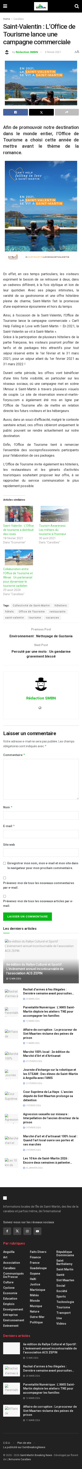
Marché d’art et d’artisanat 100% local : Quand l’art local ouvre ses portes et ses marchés (50, 1140)
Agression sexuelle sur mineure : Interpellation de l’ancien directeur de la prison (51, 1118)
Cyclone (9, 1287)
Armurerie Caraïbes (19, 1459)
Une (59, 1318)
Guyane (35, 1273)
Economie (10, 1293)
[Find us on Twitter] (17, 1231)
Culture (8, 1282)
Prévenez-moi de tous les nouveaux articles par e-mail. (38, 903)
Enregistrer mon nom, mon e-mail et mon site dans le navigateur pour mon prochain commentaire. (42, 865)
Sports (61, 1296)
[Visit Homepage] (41, 6)
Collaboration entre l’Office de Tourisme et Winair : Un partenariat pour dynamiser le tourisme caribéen (18, 577)
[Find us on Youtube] (37, 1231)
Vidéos (61, 1323)
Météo (34, 1295)
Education (10, 1298)
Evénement (11, 1325)
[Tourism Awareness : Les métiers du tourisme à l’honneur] (54, 514)
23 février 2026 (33, 1061)
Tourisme (63, 1307)
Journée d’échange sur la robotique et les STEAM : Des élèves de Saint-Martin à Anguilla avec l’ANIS (50, 1074)
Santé (60, 1274)
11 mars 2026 (32, 1043)
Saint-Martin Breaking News (36, 1455)
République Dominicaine (65, 1253)
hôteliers (61, 605)
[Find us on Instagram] (27, 1231)
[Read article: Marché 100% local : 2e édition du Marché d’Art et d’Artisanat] (11, 1056)
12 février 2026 (33, 1083)
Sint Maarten (65, 1280)
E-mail (9, 826)
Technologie (65, 1302)
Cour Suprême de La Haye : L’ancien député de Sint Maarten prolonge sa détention (48, 1096)
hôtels (9, 611)
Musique (36, 1306)
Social (60, 1285)
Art (5, 1257)
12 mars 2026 (32, 1021)
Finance (35, 1257)
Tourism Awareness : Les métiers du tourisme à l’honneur (53, 530)
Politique (36, 1322)
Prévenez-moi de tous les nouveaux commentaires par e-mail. (38, 885)
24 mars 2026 (32, 999)
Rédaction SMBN (27, 52)
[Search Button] (77, 6)
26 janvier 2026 (34, 1168)
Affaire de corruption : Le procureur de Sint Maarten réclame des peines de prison (50, 1033)
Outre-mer (37, 1317)
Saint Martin (64, 1269)
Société (61, 1291)
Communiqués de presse (13, 1275)
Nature (34, 1311)
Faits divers (38, 1252)
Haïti (33, 1279)
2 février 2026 (33, 1150)
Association (11, 1262)
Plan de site (24, 1442)
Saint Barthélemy (64, 1262)
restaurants (58, 611)
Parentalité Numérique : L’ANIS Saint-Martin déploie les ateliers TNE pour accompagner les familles (49, 1011)
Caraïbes (18, 19)
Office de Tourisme (32, 611)
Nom (8, 807)
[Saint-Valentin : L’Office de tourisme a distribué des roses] (19, 514)
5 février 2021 (53, 52)
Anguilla (9, 1252)
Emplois (9, 1304)
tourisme (35, 617)
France (35, 1262)
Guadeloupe (38, 1268)
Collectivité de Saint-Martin (31, 605)
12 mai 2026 (14, 979)
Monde (35, 1300)
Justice (35, 1284)
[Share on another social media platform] (67, 112)
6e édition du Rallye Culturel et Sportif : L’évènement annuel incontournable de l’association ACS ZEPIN (34, 969)
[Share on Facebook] (15, 112)
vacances (52, 617)
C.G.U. (7, 1442)
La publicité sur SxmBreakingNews (24, 1447)
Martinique (37, 1289)
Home (6, 19)
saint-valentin (14, 617)
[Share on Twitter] (41, 112)
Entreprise (10, 1315)
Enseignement (13, 1309)
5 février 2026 (33, 1105)
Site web (9, 844)
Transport (63, 1312)
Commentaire (14, 755)
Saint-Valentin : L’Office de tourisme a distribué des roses (18, 530)
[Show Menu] (5, 6)
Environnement (13, 1320)
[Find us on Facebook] (7, 1231)
